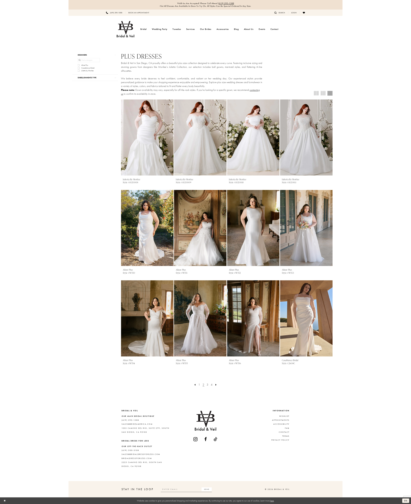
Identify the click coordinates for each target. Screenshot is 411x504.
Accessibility (281, 424)
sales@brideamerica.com (137, 424)
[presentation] (147, 137)
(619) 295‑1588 (226, 3)
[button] (294, 12)
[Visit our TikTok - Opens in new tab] (216, 439)
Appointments (280, 420)
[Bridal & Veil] (125, 29)
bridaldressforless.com (137, 458)
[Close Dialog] (5, 500)
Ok (406, 500)
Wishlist (284, 416)
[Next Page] (216, 384)
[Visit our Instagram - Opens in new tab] (195, 439)
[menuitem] (114, 12)
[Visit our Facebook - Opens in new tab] (205, 439)
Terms (285, 436)
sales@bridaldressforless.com (141, 454)
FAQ (287, 428)
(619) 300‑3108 (130, 450)
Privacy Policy (280, 440)
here (272, 500)
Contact (284, 432)
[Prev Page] (195, 384)
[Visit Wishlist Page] (304, 12)
